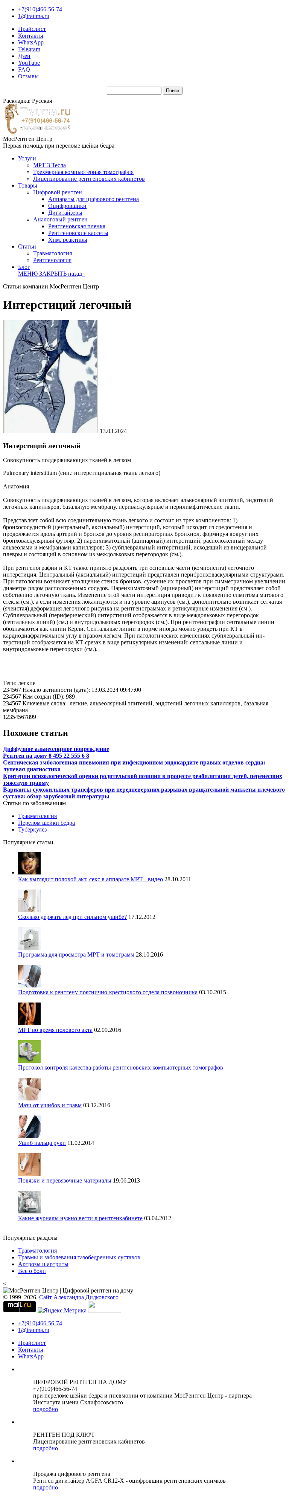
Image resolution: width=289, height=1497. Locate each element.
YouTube (29, 63)
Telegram (29, 49)
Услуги (27, 158)
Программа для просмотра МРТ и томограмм (76, 954)
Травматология (52, 253)
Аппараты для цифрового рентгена (93, 199)
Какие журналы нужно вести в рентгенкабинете (80, 1218)
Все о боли (32, 1271)
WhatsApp (31, 42)
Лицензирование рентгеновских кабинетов (89, 178)
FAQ (24, 69)
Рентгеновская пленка (76, 226)
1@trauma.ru (33, 16)
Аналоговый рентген (60, 219)
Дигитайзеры (65, 212)
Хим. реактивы (67, 240)
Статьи (27, 246)
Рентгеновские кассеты (78, 233)
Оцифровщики (67, 206)
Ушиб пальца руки (42, 1143)
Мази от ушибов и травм (50, 1105)
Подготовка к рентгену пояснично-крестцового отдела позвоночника (108, 992)
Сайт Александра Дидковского (79, 1297)
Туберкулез (32, 829)
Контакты (30, 35)
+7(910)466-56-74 (40, 9)
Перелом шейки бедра (46, 822)
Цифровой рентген (57, 192)
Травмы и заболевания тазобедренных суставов (79, 1257)
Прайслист (32, 29)
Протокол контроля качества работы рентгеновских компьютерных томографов (120, 1067)
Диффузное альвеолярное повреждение (56, 749)
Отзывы (28, 76)
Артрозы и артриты (43, 1264)
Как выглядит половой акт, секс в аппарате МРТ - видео (90, 879)
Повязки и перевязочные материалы (64, 1180)
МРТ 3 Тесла (49, 165)
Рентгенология (52, 260)
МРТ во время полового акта (55, 1030)
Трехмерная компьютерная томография (83, 172)
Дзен (24, 56)
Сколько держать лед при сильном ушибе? (72, 917)
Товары (27, 185)
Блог (24, 267)
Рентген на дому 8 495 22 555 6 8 (46, 755)
